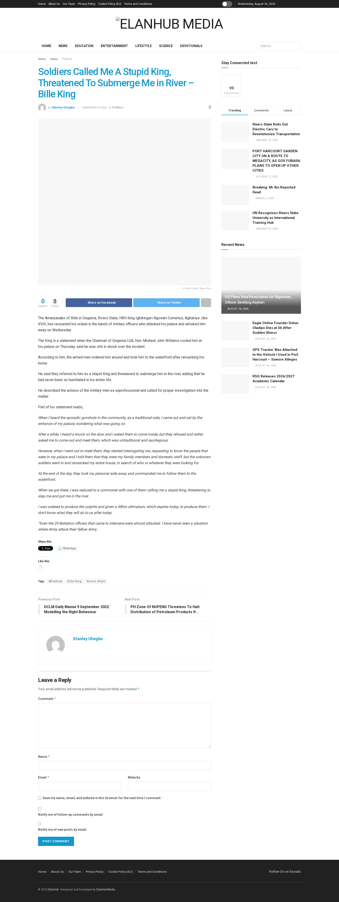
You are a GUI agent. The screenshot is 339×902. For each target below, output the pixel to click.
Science (166, 46)
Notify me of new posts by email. (62, 829)
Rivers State (96, 581)
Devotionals (191, 46)
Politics (67, 59)
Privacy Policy (86, 4)
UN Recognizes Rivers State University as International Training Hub (275, 218)
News (63, 46)
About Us (54, 4)
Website (134, 777)
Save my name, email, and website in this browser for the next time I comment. (102, 798)
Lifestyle (143, 46)
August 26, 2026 (237, 308)
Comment (47, 698)
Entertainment (114, 46)
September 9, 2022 (94, 107)
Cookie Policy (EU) (109, 4)
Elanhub (53, 889)
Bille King (75, 581)
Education (84, 46)
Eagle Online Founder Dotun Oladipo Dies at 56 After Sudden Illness (275, 328)
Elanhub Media (105, 889)
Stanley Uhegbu (63, 107)
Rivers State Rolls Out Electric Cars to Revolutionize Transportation (277, 129)
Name (44, 756)
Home (42, 4)
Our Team (69, 4)
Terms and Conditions (138, 4)
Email (44, 777)
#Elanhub (55, 581)
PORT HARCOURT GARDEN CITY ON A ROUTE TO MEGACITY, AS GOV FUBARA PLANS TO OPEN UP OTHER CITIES (276, 161)
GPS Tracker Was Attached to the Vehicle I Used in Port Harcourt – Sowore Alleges (275, 354)
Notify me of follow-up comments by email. (71, 814)
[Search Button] (297, 46)
